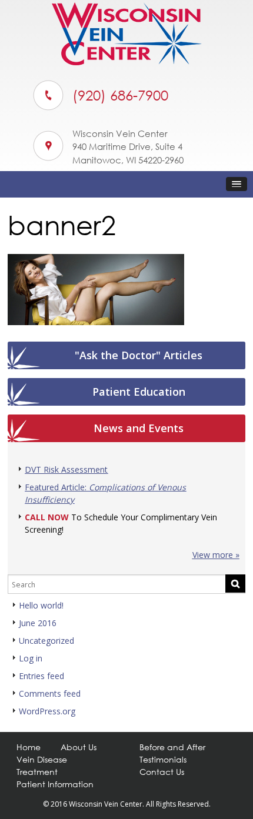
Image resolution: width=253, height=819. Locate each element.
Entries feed (41, 675)
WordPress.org (47, 711)
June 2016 (37, 623)
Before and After (172, 747)
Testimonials (163, 759)
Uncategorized (46, 640)
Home (28, 747)
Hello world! (41, 605)
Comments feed (50, 693)
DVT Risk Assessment (66, 469)
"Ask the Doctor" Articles (138, 355)
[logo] (127, 62)
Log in (30, 658)
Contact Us (161, 771)
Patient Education (138, 392)
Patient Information (55, 784)
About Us (78, 747)
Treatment (37, 771)
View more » (215, 554)
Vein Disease (41, 759)
